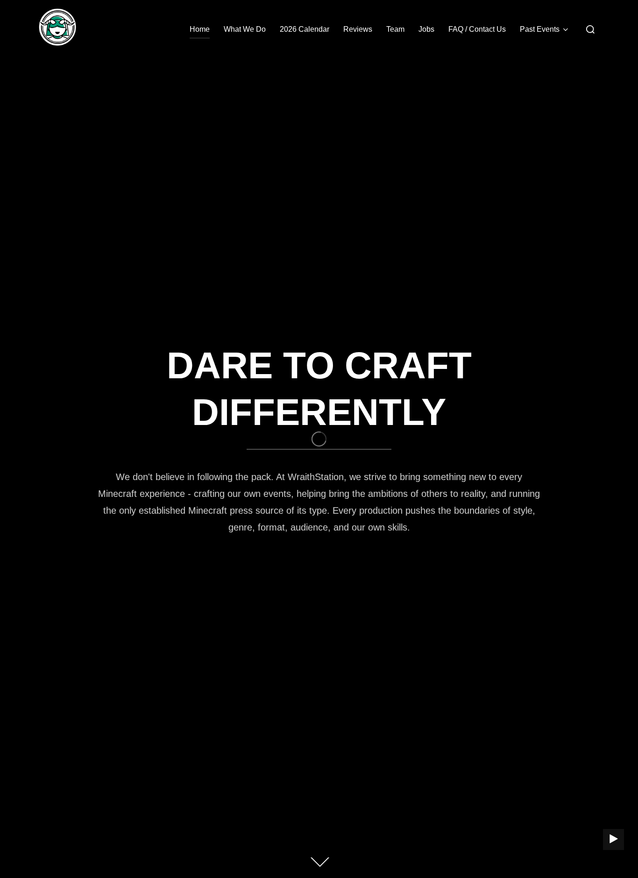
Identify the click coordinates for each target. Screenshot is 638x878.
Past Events (540, 29)
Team (395, 29)
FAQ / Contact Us (477, 29)
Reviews (357, 29)
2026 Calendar (304, 29)
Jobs (426, 29)
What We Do (245, 29)
